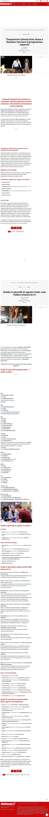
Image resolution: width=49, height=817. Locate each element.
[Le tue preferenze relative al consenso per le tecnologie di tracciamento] (47, 815)
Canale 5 (13, 231)
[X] (43, 1)
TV (19, 34)
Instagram (23, 75)
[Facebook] (36, 1)
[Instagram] (38, 1)
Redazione (25, 47)
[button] (48, 4)
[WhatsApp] (45, 1)
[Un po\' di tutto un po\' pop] (6, 4)
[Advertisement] (24, 16)
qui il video (28, 186)
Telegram (15, 75)
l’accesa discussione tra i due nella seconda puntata (14, 116)
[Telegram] (41, 1)
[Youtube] (47, 1)
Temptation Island (26, 34)
